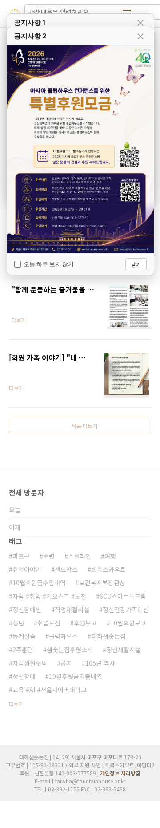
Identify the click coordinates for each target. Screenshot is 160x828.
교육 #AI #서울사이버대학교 (49, 689)
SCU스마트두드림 (123, 596)
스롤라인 (79, 556)
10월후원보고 (128, 622)
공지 (66, 662)
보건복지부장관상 (102, 582)
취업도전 (48, 622)
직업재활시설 (72, 609)
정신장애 (24, 676)
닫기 (136, 264)
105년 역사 (100, 662)
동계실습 (24, 636)
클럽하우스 (63, 636)
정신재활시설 (123, 649)
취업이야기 (26, 569)
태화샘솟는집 (108, 636)
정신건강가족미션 (126, 609)
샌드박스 (66, 569)
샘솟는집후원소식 (70, 649)
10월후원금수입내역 (39, 582)
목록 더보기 (84, 426)
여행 (110, 556)
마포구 (21, 556)
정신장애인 (26, 609)
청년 (18, 622)
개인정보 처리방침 (120, 773)
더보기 (16, 704)
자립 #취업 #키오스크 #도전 (49, 596)
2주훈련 (22, 649)
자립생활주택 (29, 662)
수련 (49, 556)
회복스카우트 (108, 569)
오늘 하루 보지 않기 (49, 264)
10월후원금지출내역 (75, 676)
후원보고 (85, 622)
